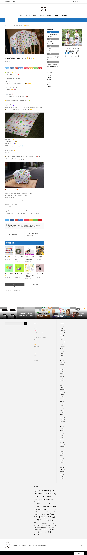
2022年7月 (62, 401)
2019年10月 (62, 471)
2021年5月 (62, 433)
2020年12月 (62, 444)
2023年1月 (62, 387)
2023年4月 (62, 380)
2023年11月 (62, 364)
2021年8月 (62, 426)
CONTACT (49, 15)
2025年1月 (62, 339)
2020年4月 (62, 458)
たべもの (53, 501)
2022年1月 (62, 414)
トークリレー (52, 509)
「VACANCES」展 (48, 501)
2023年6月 (62, 376)
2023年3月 (62, 383)
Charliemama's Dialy (38, 332)
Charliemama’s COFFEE (42, 494)
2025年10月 (62, 332)
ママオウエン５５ (40, 517)
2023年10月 (62, 367)
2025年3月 (62, 335)
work (35, 358)
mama (41, 497)
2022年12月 (62, 389)
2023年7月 (62, 373)
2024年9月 (62, 348)
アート (40, 503)
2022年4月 (62, 408)
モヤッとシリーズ (17, 226)
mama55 (47, 496)
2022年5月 (62, 405)
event (35, 339)
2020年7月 (62, 455)
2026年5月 (62, 326)
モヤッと (12, 226)
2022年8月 (62, 398)
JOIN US (48, 84)
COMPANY (56, 15)
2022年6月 (62, 403)
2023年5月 (62, 378)
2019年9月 (62, 474)
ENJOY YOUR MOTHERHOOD (19, 225)
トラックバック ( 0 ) (34, 284)
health (35, 351)
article (35, 328)
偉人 (40, 525)
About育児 (36, 326)
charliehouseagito (46, 490)
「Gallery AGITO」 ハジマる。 (39, 501)
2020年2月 (62, 462)
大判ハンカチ (23, 226)
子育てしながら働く (51, 527)
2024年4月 (62, 353)
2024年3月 (62, 355)
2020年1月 (62, 465)
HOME (21, 15)
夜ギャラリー (45, 527)
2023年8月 (62, 371)
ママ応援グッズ (38, 520)
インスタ (43, 503)
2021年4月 (62, 435)
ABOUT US (49, 75)
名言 (41, 527)
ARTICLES (27, 15)
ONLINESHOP (64, 15)
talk (35, 355)
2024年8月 (62, 351)
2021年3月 (62, 437)
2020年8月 (62, 453)
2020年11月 (62, 446)
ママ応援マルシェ (45, 523)
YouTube (36, 360)
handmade (36, 348)
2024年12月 (62, 342)
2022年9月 (62, 396)
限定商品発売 (34, 226)
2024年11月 (62, 344)
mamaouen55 (28, 225)
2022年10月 (62, 394)
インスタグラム (49, 503)
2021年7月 (62, 428)
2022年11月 (62, 392)
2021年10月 (62, 421)
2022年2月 (62, 412)
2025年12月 (62, 330)
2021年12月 (62, 417)
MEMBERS (41, 15)
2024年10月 (62, 346)
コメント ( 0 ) (14, 284)
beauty (35, 330)
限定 (27, 226)
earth (35, 335)
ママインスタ (42, 514)
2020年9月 (62, 451)
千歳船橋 (38, 527)
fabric (35, 342)
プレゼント (40, 512)
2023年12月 (62, 362)
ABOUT (34, 15)
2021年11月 (62, 419)
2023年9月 (62, 369)
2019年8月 (62, 476)
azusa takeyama (11, 225)
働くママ (44, 525)
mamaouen (37, 500)
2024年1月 (62, 360)
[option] (8, 313)
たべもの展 (36, 503)
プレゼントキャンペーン (47, 512)
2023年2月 (62, 385)
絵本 (50, 529)
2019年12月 (62, 467)
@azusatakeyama (31, 107)
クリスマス (48, 509)
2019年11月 (62, 469)
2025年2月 (62, 337)
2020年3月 (62, 460)
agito (36, 490)
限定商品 (30, 226)
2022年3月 (62, 410)
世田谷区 (37, 525)
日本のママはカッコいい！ (41, 529)
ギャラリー (47, 506)
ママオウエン (50, 514)
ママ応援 (32, 225)
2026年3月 (62, 328)
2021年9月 (62, 424)
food (35, 344)
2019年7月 (62, 478)
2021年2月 (62, 440)
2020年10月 (62, 449)
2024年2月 (62, 358)
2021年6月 (62, 430)
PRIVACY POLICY (50, 88)
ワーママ (51, 523)
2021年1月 (62, 442)
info (11, 20)
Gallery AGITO (37, 346)
